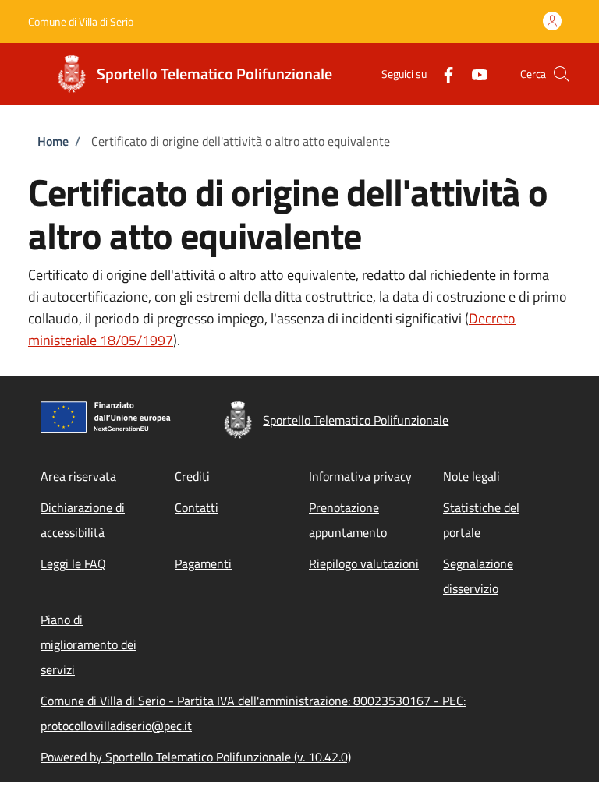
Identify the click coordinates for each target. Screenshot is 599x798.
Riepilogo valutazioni (364, 563)
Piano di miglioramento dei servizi (88, 644)
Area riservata (78, 476)
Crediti (192, 476)
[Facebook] (442, 73)
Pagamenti (203, 563)
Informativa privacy (360, 476)
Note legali (471, 476)
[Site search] (561, 74)
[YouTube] (473, 73)
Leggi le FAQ (73, 563)
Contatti (196, 507)
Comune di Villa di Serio (80, 21)
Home (53, 141)
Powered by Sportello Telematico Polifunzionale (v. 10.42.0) (196, 756)
